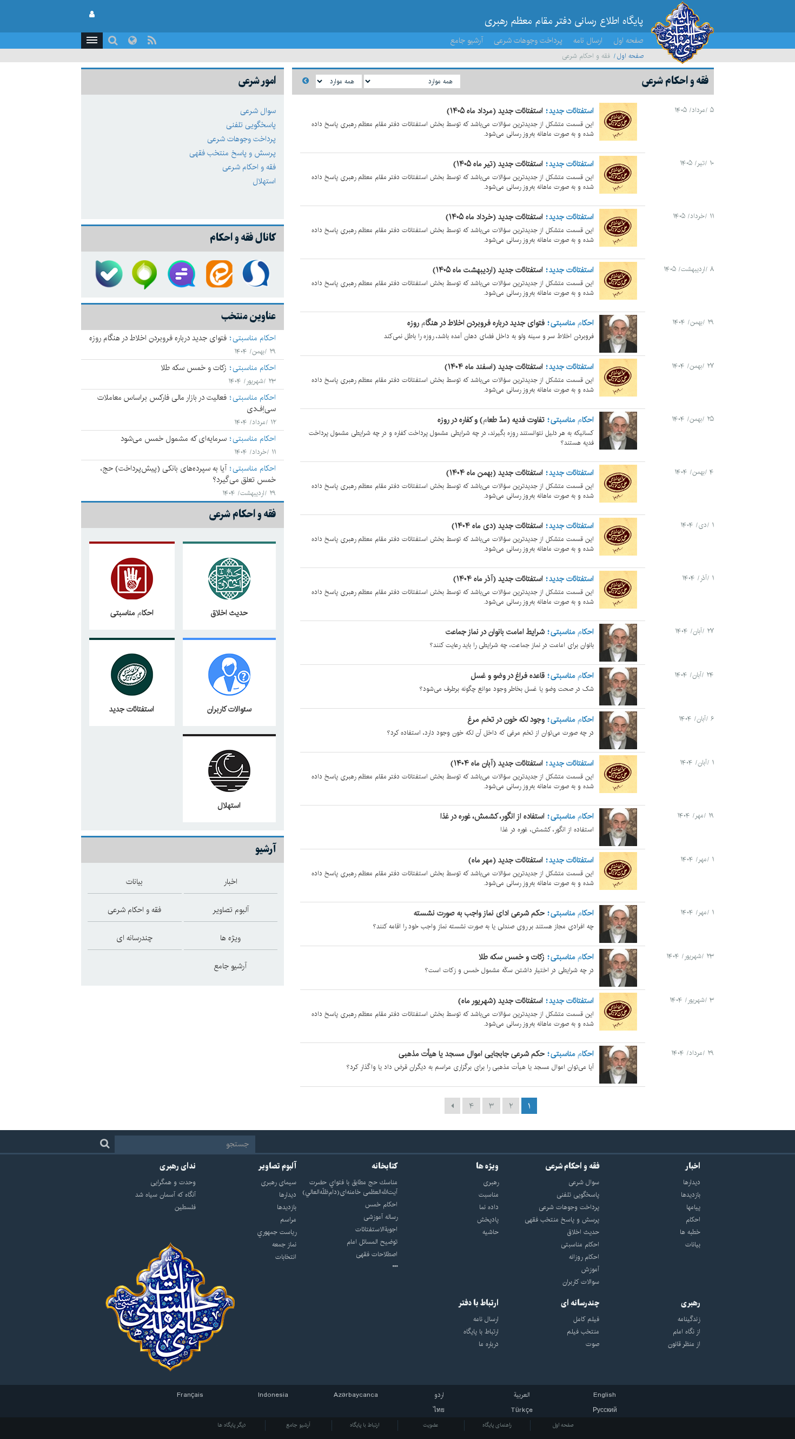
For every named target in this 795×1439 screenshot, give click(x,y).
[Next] (452, 1106)
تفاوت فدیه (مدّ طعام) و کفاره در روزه (491, 419)
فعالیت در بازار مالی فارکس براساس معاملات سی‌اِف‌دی (186, 403)
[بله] (108, 274)
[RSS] (152, 40)
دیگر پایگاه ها (231, 1425)
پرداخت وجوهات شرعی (528, 40)
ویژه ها (487, 1166)
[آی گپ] (145, 274)
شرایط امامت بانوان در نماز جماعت (495, 631)
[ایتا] (220, 274)
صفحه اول (628, 40)
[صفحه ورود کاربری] (92, 14)
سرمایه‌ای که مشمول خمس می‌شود (174, 438)
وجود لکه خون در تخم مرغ (506, 719)
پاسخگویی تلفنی (251, 124)
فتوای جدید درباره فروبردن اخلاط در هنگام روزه (476, 322)
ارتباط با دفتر (478, 1303)
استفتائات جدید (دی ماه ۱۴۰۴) (497, 525)
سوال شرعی (258, 110)
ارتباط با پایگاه (364, 1425)
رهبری (690, 1303)
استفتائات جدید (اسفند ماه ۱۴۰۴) (494, 366)
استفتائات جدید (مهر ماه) (505, 860)
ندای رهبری (178, 1166)
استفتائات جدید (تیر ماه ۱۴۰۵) (498, 163)
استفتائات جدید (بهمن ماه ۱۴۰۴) (494, 472)
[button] (92, 40)
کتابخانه (385, 1166)
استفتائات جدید (571, 110)
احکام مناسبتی (572, 322)
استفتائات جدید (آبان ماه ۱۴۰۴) (497, 763)
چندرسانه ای (580, 1303)
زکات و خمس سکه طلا (512, 956)
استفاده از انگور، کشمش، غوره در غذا (492, 816)
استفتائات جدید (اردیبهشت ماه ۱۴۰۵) (488, 269)
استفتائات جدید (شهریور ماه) (500, 1000)
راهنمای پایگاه (497, 1425)
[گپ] (182, 274)
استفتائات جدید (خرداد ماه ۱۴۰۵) (494, 216)
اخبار (692, 1166)
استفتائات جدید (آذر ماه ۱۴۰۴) (498, 578)
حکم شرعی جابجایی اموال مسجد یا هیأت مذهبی (472, 1053)
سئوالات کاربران (229, 709)
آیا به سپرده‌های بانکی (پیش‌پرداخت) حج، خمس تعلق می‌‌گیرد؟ (188, 474)
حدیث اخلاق (229, 613)
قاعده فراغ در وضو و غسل (508, 675)
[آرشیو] (347, 1267)
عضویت (431, 1425)
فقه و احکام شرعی (249, 167)
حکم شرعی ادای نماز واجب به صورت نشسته (479, 913)
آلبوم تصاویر (277, 1166)
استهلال (264, 181)
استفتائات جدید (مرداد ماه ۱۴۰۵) (495, 110)
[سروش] (257, 274)
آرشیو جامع (467, 40)
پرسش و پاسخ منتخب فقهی (232, 153)
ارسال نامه (587, 40)
